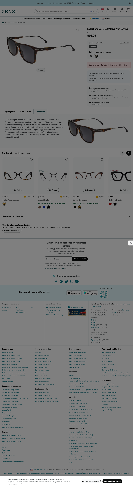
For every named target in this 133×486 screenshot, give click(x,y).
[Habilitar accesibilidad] (130, 243)
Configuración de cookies (90, 481)
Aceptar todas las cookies (112, 481)
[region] (66, 481)
